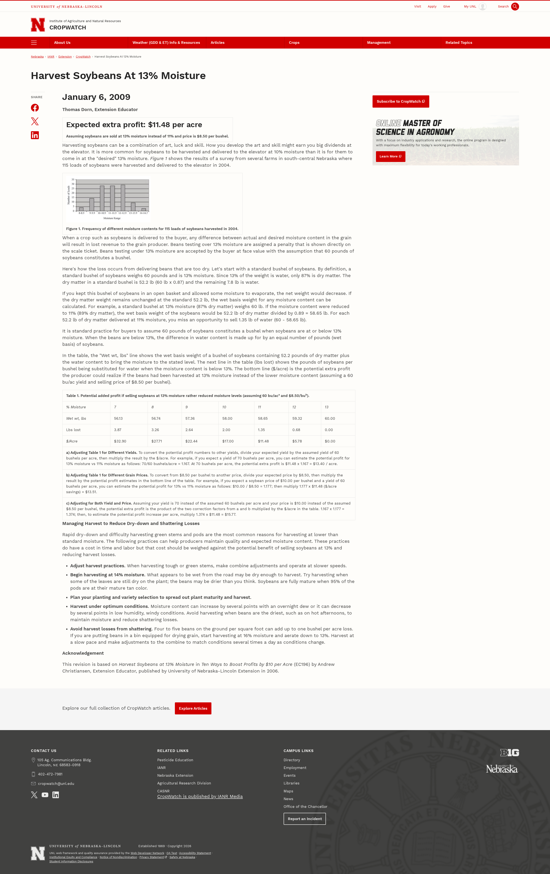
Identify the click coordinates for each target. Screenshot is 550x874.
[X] (34, 795)
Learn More (389, 156)
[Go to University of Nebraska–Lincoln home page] (38, 25)
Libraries (291, 783)
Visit (417, 6)
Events (290, 775)
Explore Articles (193, 708)
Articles (218, 42)
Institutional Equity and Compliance (73, 857)
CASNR (163, 791)
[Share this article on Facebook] (35, 108)
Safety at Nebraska (182, 857)
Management (379, 42)
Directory (292, 760)
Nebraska (37, 56)
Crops (294, 42)
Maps (288, 791)
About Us (62, 42)
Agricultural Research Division (184, 783)
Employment (295, 768)
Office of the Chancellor (305, 806)
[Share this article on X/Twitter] (35, 121)
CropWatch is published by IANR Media (200, 796)
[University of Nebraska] (502, 768)
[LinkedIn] (55, 795)
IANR (50, 56)
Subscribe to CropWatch (399, 101)
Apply (432, 6)
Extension (65, 56)
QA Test (172, 853)
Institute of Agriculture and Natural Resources (85, 21)
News (288, 799)
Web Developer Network (147, 853)
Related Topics (459, 42)
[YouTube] (45, 795)
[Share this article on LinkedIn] (35, 135)
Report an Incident (305, 819)
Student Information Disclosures (71, 861)
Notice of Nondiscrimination (118, 857)
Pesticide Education (175, 760)
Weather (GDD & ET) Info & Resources (166, 42)
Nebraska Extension (175, 775)
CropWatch (67, 27)
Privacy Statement (151, 857)
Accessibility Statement (195, 853)
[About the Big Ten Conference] (509, 753)
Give (446, 6)
